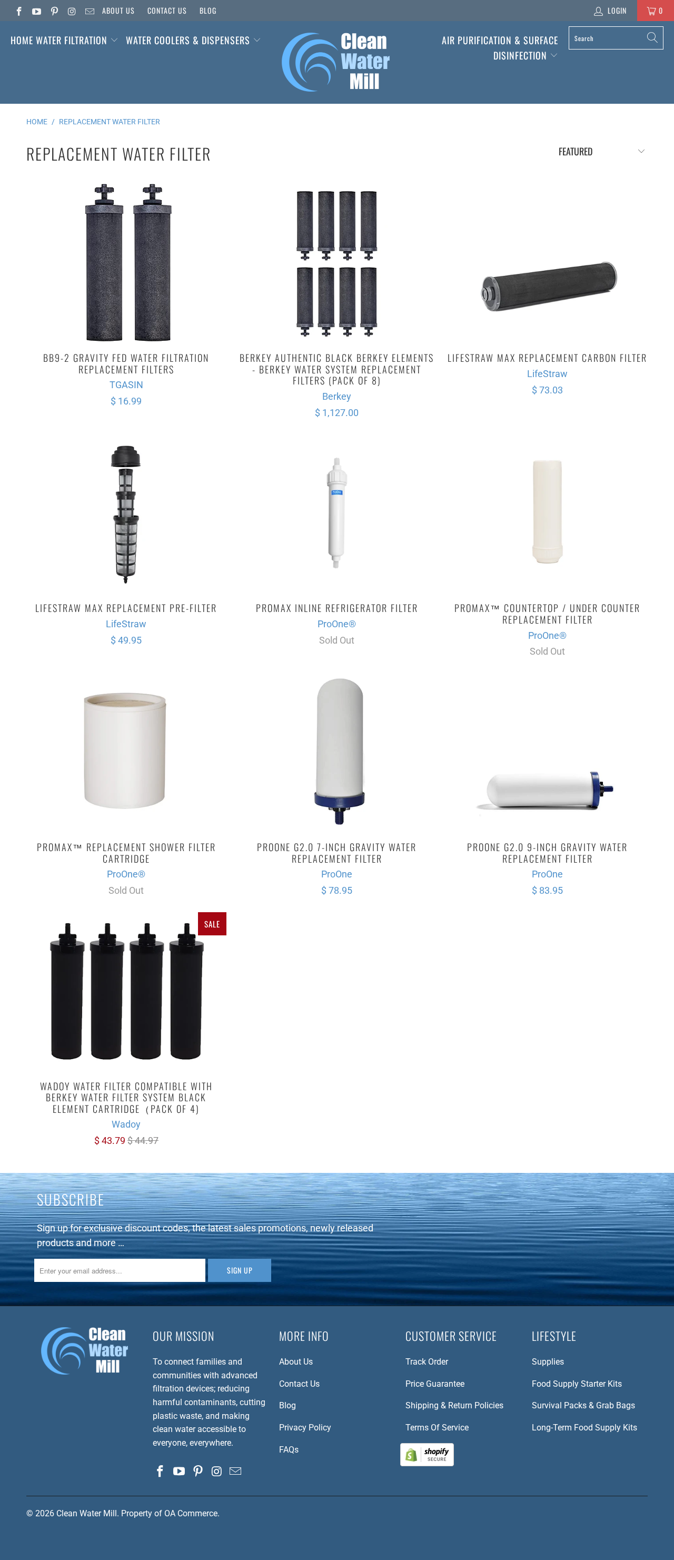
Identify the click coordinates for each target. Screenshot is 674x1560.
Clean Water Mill (86, 1513)
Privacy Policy (305, 1428)
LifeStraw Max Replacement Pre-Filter (126, 513)
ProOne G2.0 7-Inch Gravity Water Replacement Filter (337, 752)
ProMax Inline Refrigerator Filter (337, 513)
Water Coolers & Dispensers (189, 40)
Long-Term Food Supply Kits (584, 1428)
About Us (118, 10)
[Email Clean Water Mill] (89, 10)
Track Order (426, 1362)
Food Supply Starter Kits (577, 1384)
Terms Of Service (437, 1428)
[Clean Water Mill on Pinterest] (53, 10)
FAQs (289, 1450)
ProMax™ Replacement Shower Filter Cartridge (126, 752)
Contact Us (167, 10)
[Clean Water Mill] (336, 62)
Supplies (548, 1362)
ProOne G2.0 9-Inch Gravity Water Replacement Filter (548, 752)
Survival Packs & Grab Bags (583, 1405)
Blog (208, 10)
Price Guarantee (434, 1384)
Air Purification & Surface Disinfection (500, 47)
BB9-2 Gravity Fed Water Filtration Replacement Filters (126, 263)
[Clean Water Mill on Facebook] (18, 10)
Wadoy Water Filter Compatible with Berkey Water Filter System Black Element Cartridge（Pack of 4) (126, 991)
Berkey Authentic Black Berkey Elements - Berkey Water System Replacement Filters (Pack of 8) (337, 263)
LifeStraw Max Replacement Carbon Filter (548, 263)
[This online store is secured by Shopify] (427, 1463)
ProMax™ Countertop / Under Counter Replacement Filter (548, 513)
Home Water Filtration (59, 40)
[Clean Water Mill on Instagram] (71, 10)
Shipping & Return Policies (454, 1405)
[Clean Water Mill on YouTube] (36, 10)
